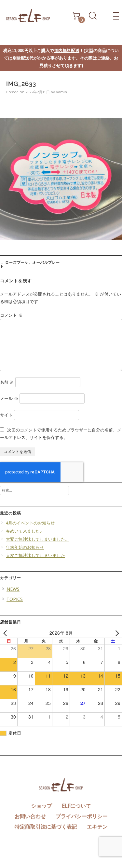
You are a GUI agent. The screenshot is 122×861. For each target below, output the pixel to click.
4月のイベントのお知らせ (30, 523)
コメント (11, 315)
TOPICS (15, 599)
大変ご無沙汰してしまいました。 (37, 539)
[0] (76, 18)
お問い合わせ (30, 816)
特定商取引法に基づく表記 (46, 826)
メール (9, 398)
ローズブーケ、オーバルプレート (30, 264)
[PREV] (6, 632)
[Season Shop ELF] (28, 20)
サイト (6, 415)
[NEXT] (116, 632)
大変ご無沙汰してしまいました (35, 555)
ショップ (41, 805)
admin (61, 91)
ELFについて (76, 805)
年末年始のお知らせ (25, 547)
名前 (7, 382)
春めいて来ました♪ (24, 531)
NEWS (13, 589)
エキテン (97, 826)
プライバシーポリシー (82, 816)
